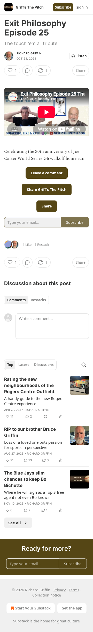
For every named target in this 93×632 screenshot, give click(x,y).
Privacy (59, 589)
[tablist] (26, 300)
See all (14, 522)
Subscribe (63, 7)
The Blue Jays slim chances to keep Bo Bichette (25, 479)
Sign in (82, 7)
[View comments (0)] (27, 70)
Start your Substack (33, 608)
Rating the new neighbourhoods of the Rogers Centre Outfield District (29, 386)
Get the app (71, 608)
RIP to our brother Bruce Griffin (30, 432)
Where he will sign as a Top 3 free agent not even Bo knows (34, 495)
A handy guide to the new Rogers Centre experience (33, 401)
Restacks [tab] (38, 300)
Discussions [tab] (43, 364)
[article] (46, 398)
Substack (21, 621)
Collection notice (46, 595)
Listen (81, 56)
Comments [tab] (16, 300)
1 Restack (42, 244)
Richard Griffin (29, 53)
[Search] (84, 365)
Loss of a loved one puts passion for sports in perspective (33, 445)
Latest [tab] (23, 364)
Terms (74, 589)
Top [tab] (10, 364)
